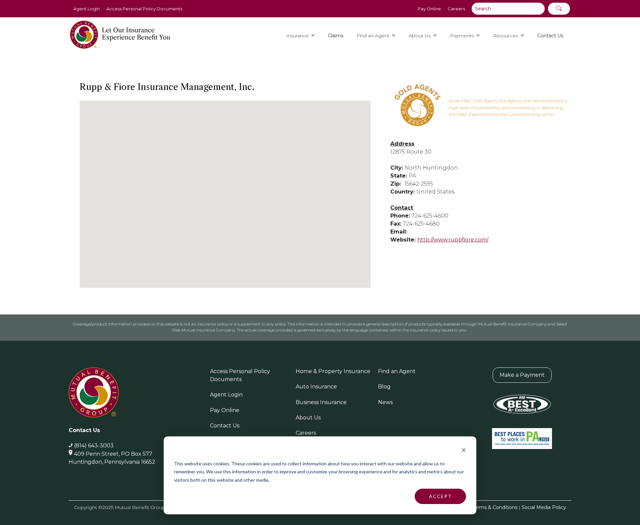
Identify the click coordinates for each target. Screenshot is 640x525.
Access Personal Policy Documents (144, 8)
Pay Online (429, 8)
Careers (456, 8)
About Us (308, 417)
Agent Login (86, 8)
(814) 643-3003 (94, 445)
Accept (440, 496)
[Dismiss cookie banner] (463, 451)
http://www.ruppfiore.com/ (452, 240)
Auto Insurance (316, 386)
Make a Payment (522, 375)
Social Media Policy (544, 507)
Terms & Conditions (494, 507)
